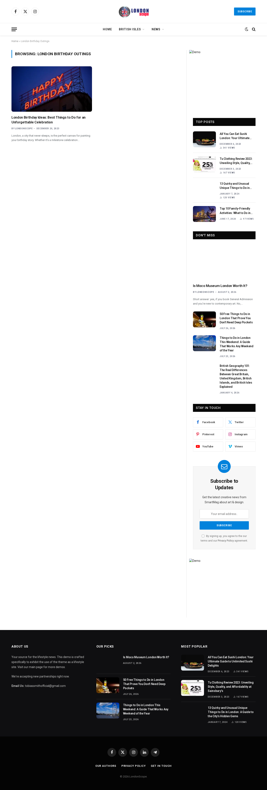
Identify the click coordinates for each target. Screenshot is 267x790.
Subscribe (245, 11)
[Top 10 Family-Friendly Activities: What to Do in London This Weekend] (204, 214)
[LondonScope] (133, 11)
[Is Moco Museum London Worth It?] (224, 262)
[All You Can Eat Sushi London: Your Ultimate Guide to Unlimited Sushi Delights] (204, 139)
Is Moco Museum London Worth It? (220, 286)
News (156, 29)
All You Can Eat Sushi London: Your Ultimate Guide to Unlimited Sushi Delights (236, 136)
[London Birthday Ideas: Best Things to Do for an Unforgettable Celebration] (51, 89)
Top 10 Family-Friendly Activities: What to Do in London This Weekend (235, 211)
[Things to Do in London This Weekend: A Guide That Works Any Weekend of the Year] (204, 343)
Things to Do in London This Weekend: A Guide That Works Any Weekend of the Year (236, 344)
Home (107, 29)
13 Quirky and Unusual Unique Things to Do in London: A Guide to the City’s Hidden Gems (235, 186)
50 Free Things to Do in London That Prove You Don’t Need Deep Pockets (236, 318)
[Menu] (14, 29)
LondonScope (24, 128)
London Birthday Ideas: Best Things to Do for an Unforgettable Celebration (48, 119)
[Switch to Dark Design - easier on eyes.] (246, 29)
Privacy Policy (226, 540)
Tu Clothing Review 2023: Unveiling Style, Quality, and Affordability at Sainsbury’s (236, 161)
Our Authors (105, 765)
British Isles (130, 29)
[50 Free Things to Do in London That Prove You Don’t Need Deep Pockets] (204, 319)
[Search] (253, 29)
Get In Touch (161, 765)
